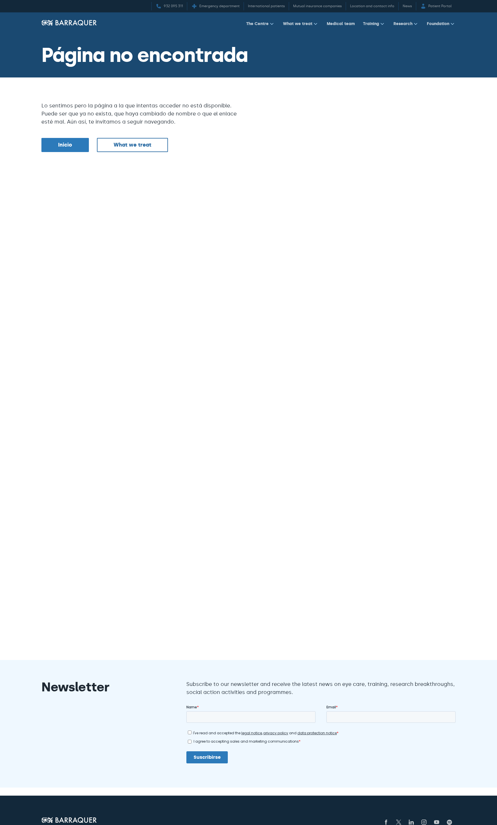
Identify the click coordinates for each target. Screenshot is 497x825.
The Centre (257, 23)
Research (402, 23)
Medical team (341, 23)
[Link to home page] (69, 22)
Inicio (65, 145)
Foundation (438, 23)
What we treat (297, 23)
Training (371, 23)
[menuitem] (260, 25)
